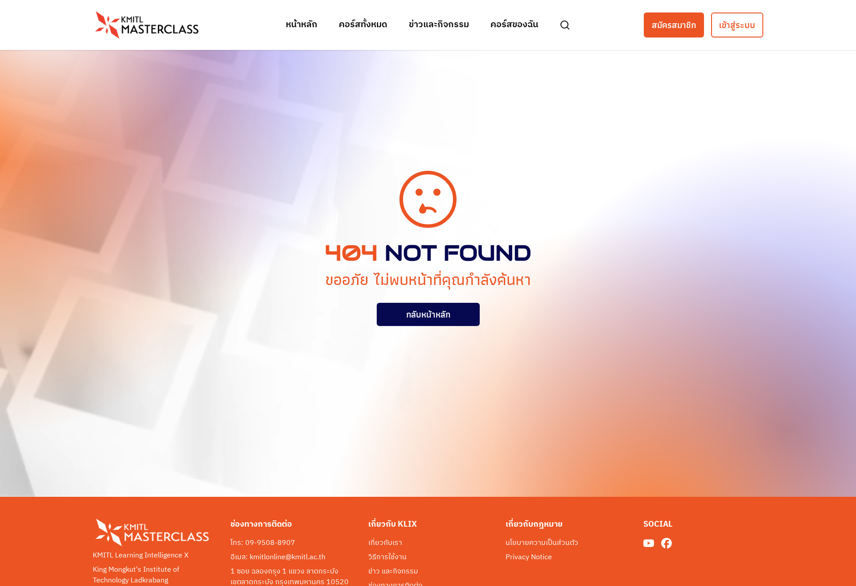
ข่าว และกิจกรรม (393, 571)
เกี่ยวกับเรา (385, 543)
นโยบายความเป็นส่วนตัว (542, 543)
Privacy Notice (529, 557)
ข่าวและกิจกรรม (439, 25)
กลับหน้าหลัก (428, 314)
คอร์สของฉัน (514, 25)
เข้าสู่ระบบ (737, 25)
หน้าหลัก (301, 25)
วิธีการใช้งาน (387, 557)
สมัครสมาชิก (674, 25)
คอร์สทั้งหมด (363, 25)
